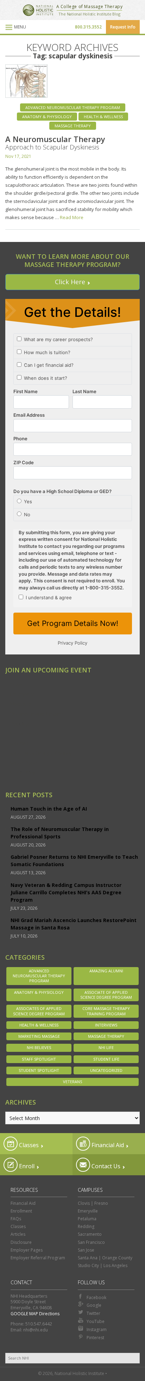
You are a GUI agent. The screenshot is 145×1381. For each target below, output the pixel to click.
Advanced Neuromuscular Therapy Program (72, 107)
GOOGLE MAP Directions (35, 1314)
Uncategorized (106, 1070)
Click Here (70, 281)
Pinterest (95, 1338)
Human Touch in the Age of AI (49, 808)
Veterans (72, 1081)
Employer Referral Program (38, 1258)
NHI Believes (39, 1047)
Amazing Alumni (106, 970)
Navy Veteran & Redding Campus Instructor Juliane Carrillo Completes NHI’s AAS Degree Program (66, 892)
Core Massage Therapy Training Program (106, 1011)
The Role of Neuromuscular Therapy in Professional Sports (60, 833)
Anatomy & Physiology (47, 116)
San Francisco (91, 1242)
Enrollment (21, 1211)
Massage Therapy (73, 125)
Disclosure (21, 1242)
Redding (20, 723)
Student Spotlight (39, 1070)
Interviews (106, 1025)
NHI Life (106, 1047)
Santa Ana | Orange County (105, 1258)
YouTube (96, 1321)
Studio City (22, 772)
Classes (28, 1145)
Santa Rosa (23, 762)
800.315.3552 (88, 27)
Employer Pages (27, 1250)
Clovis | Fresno (93, 1203)
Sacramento (24, 733)
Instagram (97, 1329)
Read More (71, 217)
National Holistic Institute (38, 10)
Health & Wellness (103, 116)
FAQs (16, 1219)
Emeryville (22, 693)
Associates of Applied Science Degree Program (39, 1011)
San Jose (20, 743)
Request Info (122, 27)
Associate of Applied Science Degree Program (106, 995)
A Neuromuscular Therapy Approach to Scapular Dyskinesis (55, 142)
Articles (18, 1234)
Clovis (17, 684)
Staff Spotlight (39, 1059)
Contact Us (105, 1166)
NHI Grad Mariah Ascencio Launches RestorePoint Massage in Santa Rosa (74, 924)
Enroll (26, 1166)
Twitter (93, 1313)
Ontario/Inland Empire (36, 713)
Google (94, 1305)
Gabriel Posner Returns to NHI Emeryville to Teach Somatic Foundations (74, 860)
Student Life (106, 1059)
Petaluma (87, 1219)
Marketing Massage (39, 1036)
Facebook (96, 1297)
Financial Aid (107, 1145)
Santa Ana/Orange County (41, 752)
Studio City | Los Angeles (102, 1265)
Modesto (21, 703)
